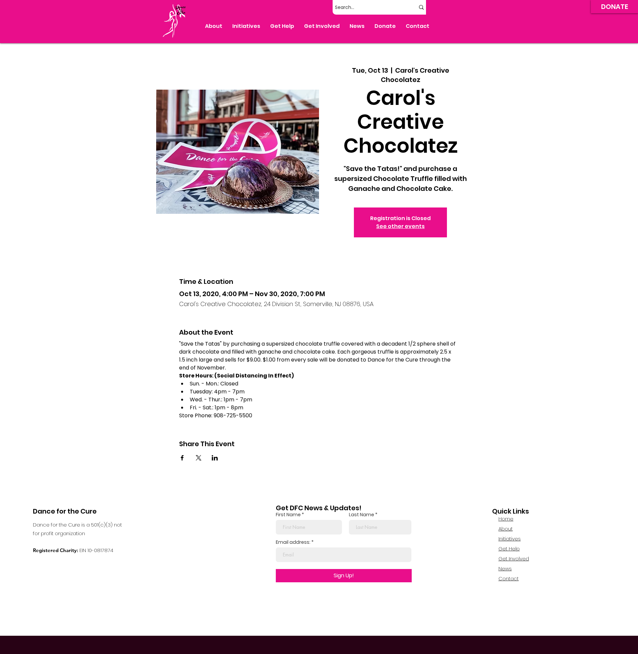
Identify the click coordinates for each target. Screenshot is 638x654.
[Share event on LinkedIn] (215, 457)
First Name (288, 514)
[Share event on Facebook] (182, 457)
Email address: (293, 542)
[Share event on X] (198, 457)
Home (505, 518)
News (505, 568)
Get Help (509, 548)
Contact (508, 578)
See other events (400, 226)
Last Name (361, 514)
